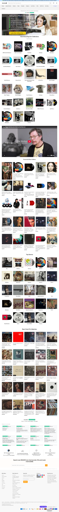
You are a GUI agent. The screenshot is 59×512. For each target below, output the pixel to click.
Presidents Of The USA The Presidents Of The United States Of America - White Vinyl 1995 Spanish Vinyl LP (29, 413)
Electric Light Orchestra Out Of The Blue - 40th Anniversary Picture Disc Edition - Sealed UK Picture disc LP (18, 175)
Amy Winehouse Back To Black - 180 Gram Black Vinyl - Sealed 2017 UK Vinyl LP (7, 229)
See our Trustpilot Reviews (17, 487)
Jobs (13, 478)
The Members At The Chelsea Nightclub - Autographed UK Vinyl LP (51, 361)
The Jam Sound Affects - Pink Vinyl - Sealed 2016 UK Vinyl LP (40, 361)
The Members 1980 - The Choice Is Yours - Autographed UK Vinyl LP (6, 378)
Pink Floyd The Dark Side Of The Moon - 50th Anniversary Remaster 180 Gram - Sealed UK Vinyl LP (29, 194)
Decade (3, 480)
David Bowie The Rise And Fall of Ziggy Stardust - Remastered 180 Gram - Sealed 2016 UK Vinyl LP (40, 211)
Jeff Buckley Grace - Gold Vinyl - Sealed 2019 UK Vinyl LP (52, 193)
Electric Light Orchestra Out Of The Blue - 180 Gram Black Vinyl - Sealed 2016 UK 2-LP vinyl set (52, 211)
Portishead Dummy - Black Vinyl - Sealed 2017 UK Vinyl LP (41, 229)
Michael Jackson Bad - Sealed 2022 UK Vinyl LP (17, 210)
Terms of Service (15, 490)
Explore (3, 481)
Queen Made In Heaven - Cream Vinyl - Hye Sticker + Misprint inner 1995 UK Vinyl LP (52, 345)
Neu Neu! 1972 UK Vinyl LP (18, 343)
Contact (3, 8)
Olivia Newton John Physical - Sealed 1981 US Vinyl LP (18, 394)
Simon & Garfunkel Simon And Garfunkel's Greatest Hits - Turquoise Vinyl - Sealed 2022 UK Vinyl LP (51, 230)
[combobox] (28, 3)
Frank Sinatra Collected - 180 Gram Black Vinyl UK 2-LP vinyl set (29, 174)
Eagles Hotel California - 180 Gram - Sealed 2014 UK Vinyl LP (18, 193)
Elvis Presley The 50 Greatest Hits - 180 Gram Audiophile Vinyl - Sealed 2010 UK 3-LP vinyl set (28, 230)
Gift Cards (14, 485)
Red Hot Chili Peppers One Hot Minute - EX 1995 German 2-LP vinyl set (29, 394)
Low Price (3, 483)
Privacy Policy (15, 491)
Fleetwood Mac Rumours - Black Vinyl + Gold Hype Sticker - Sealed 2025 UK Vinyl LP (40, 175)
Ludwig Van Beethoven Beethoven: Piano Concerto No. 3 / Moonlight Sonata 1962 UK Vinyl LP (41, 395)
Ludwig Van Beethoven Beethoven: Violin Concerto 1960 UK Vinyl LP (18, 412)
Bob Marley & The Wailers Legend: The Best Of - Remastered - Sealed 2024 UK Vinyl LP (18, 230)
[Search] (50, 3)
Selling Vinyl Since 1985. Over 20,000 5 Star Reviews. (29, 10)
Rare (2, 479)
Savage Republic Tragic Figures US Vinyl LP (40, 378)
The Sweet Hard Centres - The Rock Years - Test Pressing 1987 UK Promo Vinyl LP (6, 345)
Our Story (3, 487)
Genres (3, 477)
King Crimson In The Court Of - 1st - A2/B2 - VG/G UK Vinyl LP (51, 378)
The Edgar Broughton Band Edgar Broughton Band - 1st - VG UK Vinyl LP (7, 412)
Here (31, 38)
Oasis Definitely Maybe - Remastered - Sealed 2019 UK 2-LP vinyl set (51, 246)
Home (3, 475)
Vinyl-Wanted (12, 455)
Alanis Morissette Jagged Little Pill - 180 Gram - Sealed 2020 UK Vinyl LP (17, 246)
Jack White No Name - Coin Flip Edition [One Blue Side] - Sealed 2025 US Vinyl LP (52, 394)
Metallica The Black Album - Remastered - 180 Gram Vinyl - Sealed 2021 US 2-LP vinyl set (29, 247)
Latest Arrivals (4, 476)
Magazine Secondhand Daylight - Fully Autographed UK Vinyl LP (18, 361)
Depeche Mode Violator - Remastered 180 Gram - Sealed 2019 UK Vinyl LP (6, 246)
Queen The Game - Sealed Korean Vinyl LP (29, 361)
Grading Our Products (16, 489)
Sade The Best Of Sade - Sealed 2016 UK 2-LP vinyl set (51, 174)
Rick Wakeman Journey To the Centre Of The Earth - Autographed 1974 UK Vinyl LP (40, 345)
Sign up (25, 481)
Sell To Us (3, 485)
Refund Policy (15, 486)
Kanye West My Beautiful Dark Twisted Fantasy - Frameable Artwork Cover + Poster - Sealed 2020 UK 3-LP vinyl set (40, 247)
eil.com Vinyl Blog (15, 493)
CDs (2, 484)
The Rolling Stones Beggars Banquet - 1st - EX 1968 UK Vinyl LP (18, 378)
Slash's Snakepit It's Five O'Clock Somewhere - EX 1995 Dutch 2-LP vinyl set (40, 412)
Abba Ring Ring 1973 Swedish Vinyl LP (5, 394)
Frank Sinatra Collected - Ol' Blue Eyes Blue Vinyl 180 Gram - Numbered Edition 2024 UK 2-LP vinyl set (41, 194)
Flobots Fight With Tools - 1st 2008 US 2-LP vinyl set (6, 361)
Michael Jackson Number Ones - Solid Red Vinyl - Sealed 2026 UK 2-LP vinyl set (29, 211)
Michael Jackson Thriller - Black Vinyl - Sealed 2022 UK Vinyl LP (7, 193)
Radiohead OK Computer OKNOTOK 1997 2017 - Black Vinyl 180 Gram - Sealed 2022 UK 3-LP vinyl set (6, 211)
